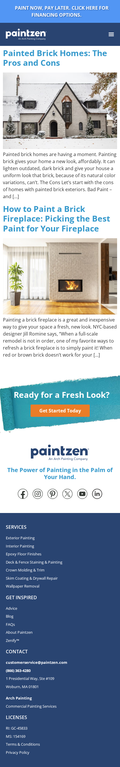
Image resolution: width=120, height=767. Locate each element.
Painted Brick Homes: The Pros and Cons (55, 57)
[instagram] (37, 493)
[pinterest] (52, 493)
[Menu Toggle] (111, 34)
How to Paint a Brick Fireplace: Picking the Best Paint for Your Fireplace (56, 218)
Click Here (85, 8)
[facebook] (22, 493)
